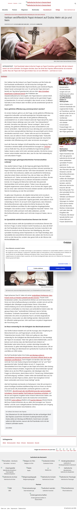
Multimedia (35, 10)
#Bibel (4, 443)
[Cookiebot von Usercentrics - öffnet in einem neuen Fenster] (64, 243)
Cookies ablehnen (38, 268)
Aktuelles (15, 3)
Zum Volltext (9, 427)
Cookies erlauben (60, 268)
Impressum (14, 508)
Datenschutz (22, 508)
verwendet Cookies (63, 263)
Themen (14, 10)
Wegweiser (24, 10)
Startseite (10, 3)
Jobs (8, 508)
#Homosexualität (11, 443)
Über (69, 10)
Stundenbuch (47, 10)
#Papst (18, 443)
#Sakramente (30, 443)
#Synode (37, 443)
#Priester (23, 443)
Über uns (3, 508)
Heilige (58, 10)
